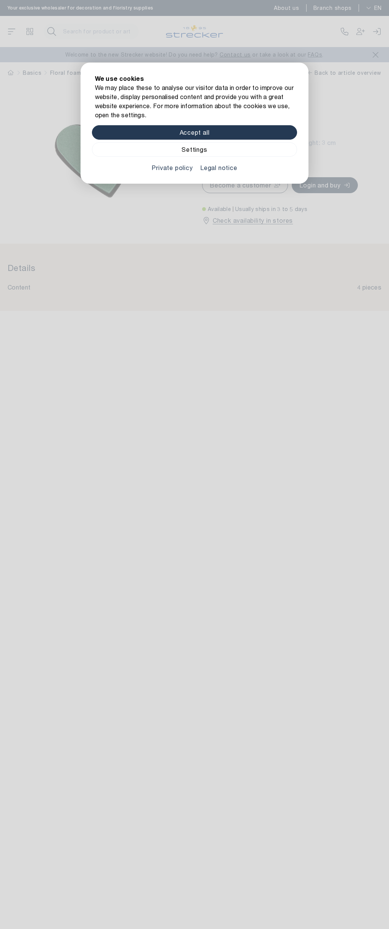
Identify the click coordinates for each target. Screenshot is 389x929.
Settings (194, 149)
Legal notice (218, 167)
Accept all (195, 132)
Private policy (172, 167)
